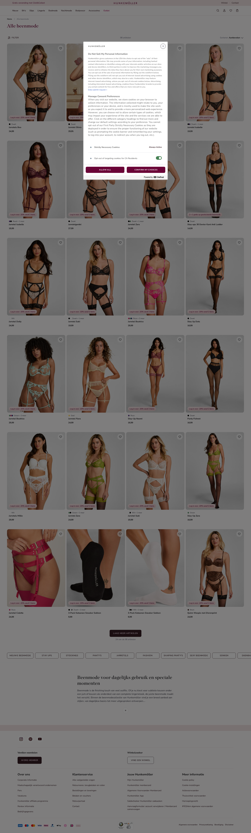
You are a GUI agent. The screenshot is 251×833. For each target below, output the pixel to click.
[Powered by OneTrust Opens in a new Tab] (155, 177)
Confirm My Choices (146, 170)
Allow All (105, 170)
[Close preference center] (163, 46)
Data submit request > (97, 89)
